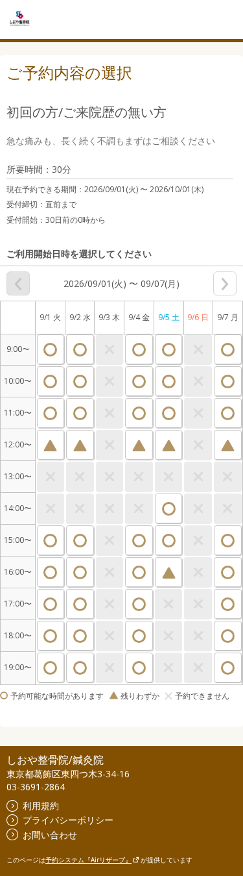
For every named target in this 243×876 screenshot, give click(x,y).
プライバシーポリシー (68, 820)
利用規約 (41, 805)
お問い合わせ (50, 835)
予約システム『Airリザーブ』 (88, 859)
